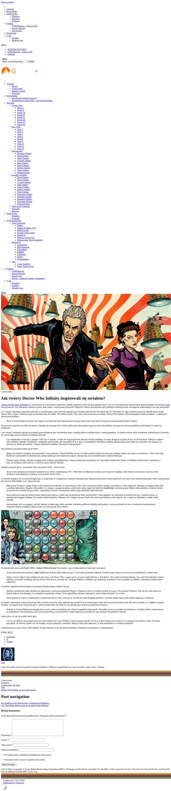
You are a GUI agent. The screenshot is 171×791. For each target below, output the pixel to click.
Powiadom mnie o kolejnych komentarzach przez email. (27, 755)
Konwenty (16, 242)
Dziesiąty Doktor (24, 197)
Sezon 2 (20, 110)
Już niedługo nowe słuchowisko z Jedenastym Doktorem (25, 703)
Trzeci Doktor (23, 158)
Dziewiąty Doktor (24, 194)
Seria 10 (20, 144)
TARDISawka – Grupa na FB (24, 26)
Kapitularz (21, 254)
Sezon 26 (21, 124)
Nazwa (5, 740)
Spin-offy (16, 209)
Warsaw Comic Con (25, 237)
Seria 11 (20, 146)
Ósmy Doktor (23, 170)
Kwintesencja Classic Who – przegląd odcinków (32, 100)
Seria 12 (20, 149)
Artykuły (10, 9)
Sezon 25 (21, 122)
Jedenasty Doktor (24, 199)
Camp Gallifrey (23, 264)
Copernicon (22, 245)
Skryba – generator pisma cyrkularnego (28, 278)
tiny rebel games (29, 690)
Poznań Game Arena (26, 233)
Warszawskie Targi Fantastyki (29, 240)
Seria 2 (20, 132)
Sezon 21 (21, 117)
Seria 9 (20, 141)
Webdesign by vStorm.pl (13, 783)
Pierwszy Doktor (24, 153)
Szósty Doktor (23, 165)
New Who (16, 127)
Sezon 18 (21, 112)
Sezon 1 (20, 108)
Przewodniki (11, 11)
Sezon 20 (21, 115)
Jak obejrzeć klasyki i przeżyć (24, 98)
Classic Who (17, 105)
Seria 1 (20, 129)
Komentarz (6, 735)
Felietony (16, 16)
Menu (3, 45)
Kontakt (15, 38)
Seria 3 (20, 134)
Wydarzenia (11, 33)
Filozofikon (22, 249)
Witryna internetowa (9, 750)
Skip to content (7, 2)
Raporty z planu (18, 91)
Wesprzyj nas (17, 40)
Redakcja (16, 283)
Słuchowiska (17, 151)
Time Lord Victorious (21, 206)
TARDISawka (18, 271)
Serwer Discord (18, 28)
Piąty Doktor (22, 163)
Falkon (20, 225)
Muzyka (15, 211)
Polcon (20, 257)
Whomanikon (23, 259)
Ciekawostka (6, 685)
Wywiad (16, 685)
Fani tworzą (17, 31)
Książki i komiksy (19, 175)
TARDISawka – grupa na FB (19, 52)
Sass (26, 405)
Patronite (11, 54)
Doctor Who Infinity (9, 690)
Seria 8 (20, 139)
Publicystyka (11, 14)
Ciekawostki (17, 88)
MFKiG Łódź (23, 230)
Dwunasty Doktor (24, 201)
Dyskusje (16, 21)
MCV (10, 632)
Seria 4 (20, 137)
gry (20, 690)
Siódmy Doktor (23, 168)
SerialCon (21, 235)
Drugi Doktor (23, 156)
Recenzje (16, 19)
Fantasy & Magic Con (26, 228)
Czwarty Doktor (24, 161)
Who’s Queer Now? (25, 266)
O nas (8, 35)
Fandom (9, 23)
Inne (13, 261)
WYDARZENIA (13, 221)
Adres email (7, 745)
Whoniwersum (23, 173)
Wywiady (16, 93)
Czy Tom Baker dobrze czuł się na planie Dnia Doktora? (25, 705)
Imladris (20, 252)
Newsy (15, 86)
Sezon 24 (21, 120)
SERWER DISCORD (16, 49)
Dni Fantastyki (23, 247)
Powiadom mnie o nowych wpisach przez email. (24, 760)
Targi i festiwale (18, 223)
